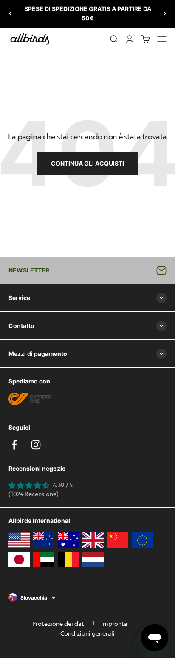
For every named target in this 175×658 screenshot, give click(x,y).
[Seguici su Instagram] (36, 444)
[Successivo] (165, 13)
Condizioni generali (87, 633)
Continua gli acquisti (87, 163)
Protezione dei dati (59, 623)
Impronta (114, 623)
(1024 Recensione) (33, 493)
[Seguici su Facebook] (14, 444)
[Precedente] (9, 13)
